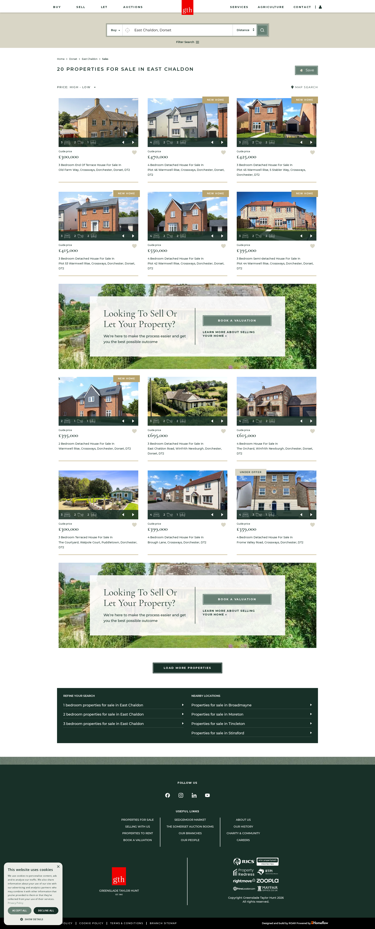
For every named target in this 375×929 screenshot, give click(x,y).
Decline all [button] (46, 910)
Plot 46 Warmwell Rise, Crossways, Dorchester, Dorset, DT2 (186, 169)
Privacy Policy (15, 903)
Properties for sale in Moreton (217, 714)
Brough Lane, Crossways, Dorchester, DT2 (177, 540)
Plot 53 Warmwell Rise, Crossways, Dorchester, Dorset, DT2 (97, 263)
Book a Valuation (237, 320)
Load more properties (187, 668)
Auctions (133, 7)
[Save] (134, 153)
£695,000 (158, 435)
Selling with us (137, 826)
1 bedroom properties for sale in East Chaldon (103, 705)
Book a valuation (137, 840)
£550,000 (157, 250)
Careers (243, 840)
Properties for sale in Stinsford (217, 733)
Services (239, 7)
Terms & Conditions (126, 923)
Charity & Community (243, 833)
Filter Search (185, 42)
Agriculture (271, 7)
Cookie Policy (91, 923)
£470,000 (158, 156)
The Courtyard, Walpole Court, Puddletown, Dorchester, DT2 (98, 542)
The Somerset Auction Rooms (190, 826)
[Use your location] (127, 30)
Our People (190, 840)
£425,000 (246, 156)
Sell (80, 7)
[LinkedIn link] (194, 795)
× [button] (58, 866)
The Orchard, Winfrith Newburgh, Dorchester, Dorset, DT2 (275, 448)
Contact (303, 7)
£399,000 (158, 528)
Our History (243, 826)
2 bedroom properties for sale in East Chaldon (103, 714)
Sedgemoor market (190, 819)
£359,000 (246, 528)
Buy (57, 7)
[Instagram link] (181, 795)
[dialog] (33, 894)
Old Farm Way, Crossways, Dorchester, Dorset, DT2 (94, 167)
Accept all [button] (19, 910)
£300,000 (69, 156)
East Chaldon (89, 59)
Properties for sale (137, 819)
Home (60, 59)
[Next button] (133, 142)
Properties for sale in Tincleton (218, 724)
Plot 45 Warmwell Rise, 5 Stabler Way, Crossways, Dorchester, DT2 (271, 169)
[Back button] (123, 142)
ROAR (292, 923)
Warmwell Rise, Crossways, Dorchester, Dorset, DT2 (95, 446)
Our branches (190, 833)
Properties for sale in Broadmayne (221, 705)
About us (243, 819)
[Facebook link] (167, 795)
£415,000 (68, 250)
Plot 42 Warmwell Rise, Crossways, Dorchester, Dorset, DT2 (186, 263)
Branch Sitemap (163, 923)
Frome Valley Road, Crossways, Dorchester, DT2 (270, 540)
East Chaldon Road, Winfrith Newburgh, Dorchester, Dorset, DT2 (185, 448)
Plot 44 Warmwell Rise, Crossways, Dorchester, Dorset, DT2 (275, 263)
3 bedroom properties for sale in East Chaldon (103, 724)
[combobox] (182, 30)
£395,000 (246, 250)
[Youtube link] (207, 795)
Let (104, 7)
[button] (306, 70)
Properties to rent (137, 833)
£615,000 (246, 435)
